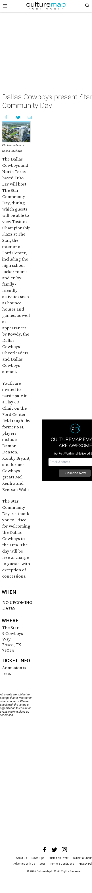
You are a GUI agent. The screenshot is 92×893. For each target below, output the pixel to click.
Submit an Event (59, 858)
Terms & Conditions (62, 863)
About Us (21, 858)
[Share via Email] (29, 117)
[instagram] (64, 849)
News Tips (37, 858)
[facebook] (44, 849)
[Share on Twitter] (18, 117)
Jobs (43, 863)
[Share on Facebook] (6, 117)
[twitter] (54, 849)
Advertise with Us (24, 863)
